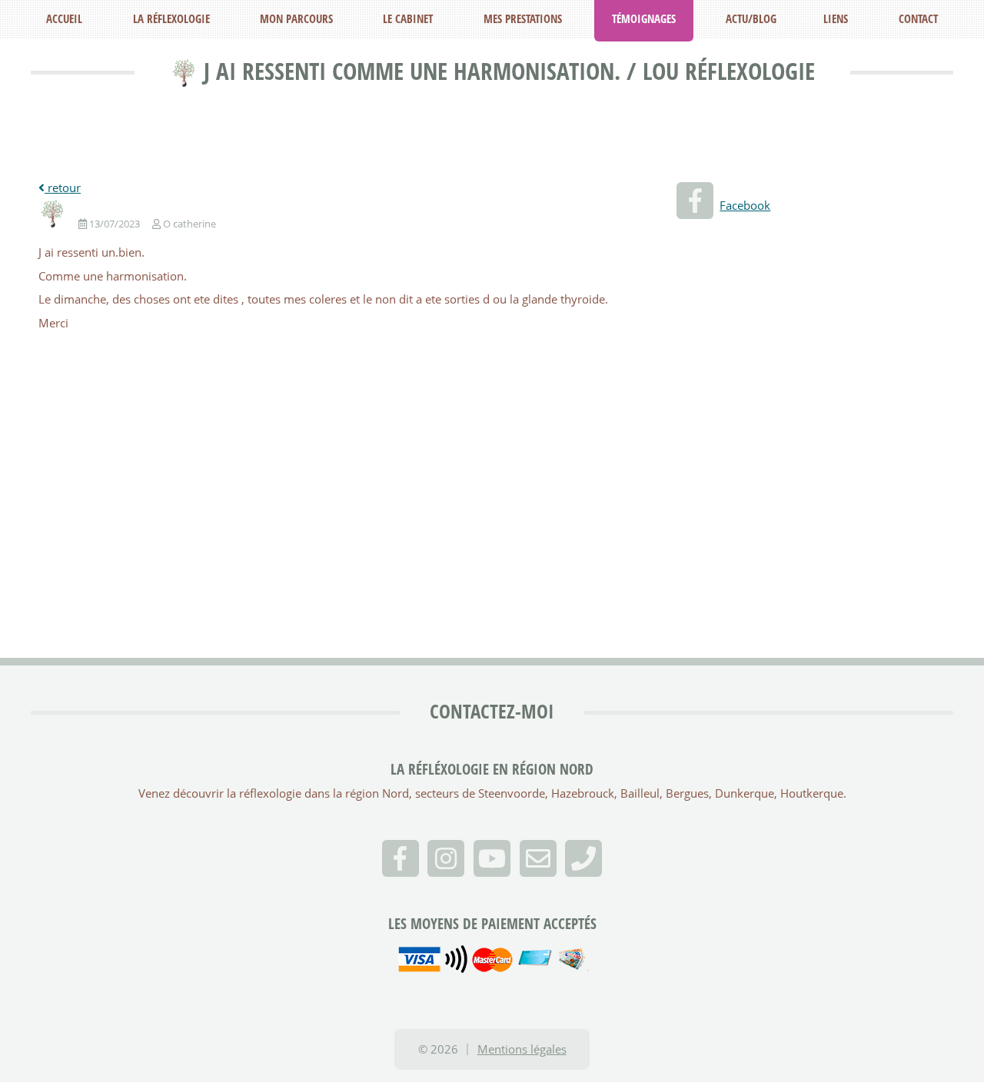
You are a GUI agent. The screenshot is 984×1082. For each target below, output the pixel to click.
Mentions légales (522, 1049)
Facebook (745, 205)
